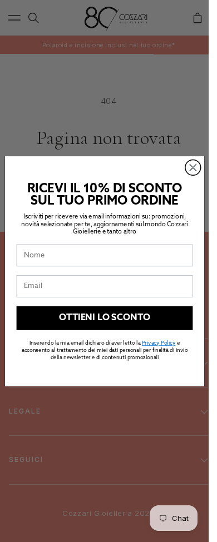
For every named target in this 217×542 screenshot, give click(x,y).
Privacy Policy (158, 343)
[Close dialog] (192, 167)
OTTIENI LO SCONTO (104, 318)
